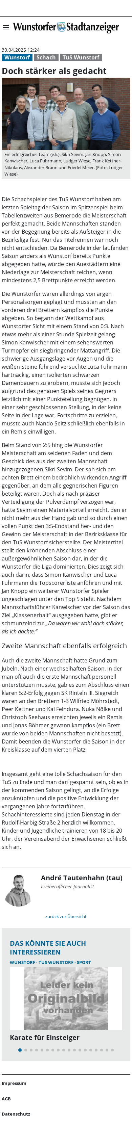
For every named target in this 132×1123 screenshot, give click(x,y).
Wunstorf (17, 57)
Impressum (14, 1083)
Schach (46, 57)
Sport (84, 962)
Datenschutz (16, 1114)
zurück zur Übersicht (66, 916)
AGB (6, 1099)
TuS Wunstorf (81, 57)
